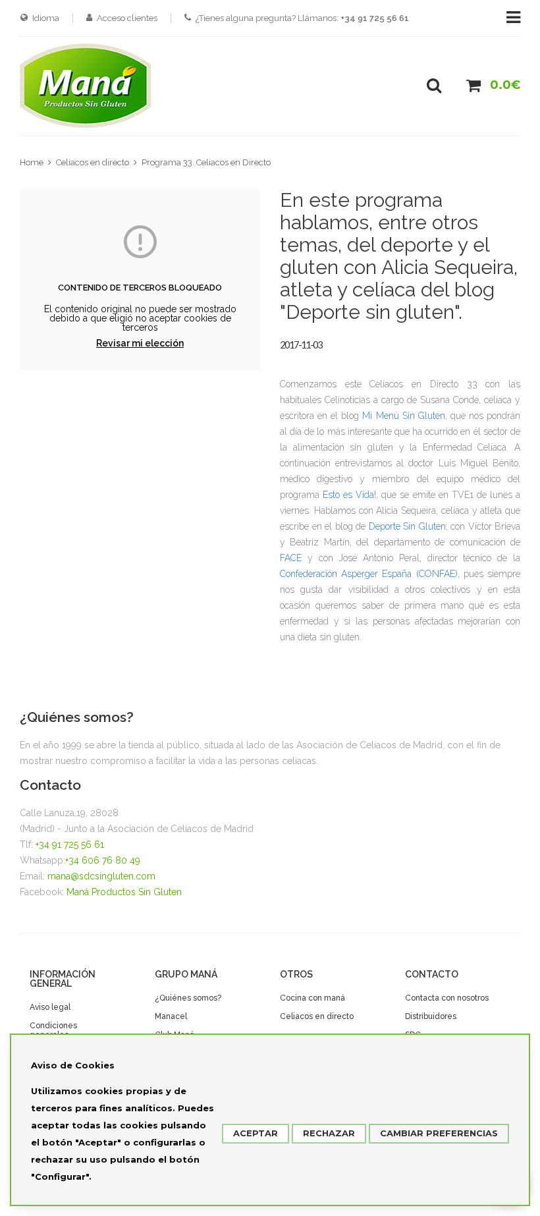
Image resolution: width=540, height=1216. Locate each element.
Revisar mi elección (140, 343)
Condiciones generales (53, 1030)
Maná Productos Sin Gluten (124, 892)
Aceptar (255, 1133)
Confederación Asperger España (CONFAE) (369, 573)
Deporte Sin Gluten (407, 526)
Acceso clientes (127, 18)
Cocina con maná (312, 998)
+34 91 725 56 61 (70, 844)
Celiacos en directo (92, 162)
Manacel (171, 1016)
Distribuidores (430, 1016)
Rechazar (329, 1133)
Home (31, 162)
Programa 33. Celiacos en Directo (206, 162)
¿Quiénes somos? (188, 998)
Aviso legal (50, 1007)
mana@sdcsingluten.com (101, 876)
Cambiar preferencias (439, 1133)
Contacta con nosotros (447, 998)
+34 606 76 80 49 (102, 860)
